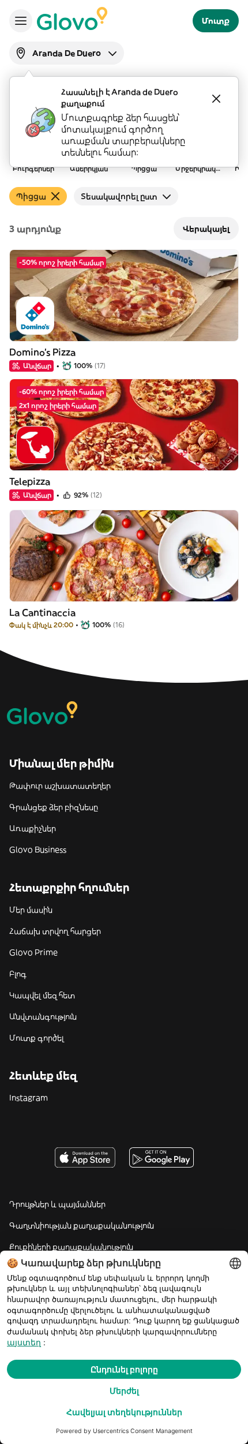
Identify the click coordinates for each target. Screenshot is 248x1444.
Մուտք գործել (36, 1038)
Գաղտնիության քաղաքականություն (81, 1225)
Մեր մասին (30, 909)
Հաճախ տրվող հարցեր (55, 931)
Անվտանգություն (43, 1016)
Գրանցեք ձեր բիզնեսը (53, 807)
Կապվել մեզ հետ (42, 995)
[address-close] (216, 98)
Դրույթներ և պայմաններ (57, 1204)
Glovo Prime (33, 952)
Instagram (28, 1098)
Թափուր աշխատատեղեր (60, 785)
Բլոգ (18, 973)
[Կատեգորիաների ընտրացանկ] (20, 20)
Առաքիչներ (32, 828)
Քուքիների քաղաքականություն (71, 1246)
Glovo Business (37, 849)
